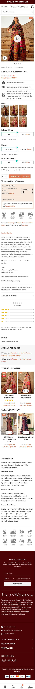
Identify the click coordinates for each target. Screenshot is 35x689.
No (9, 134)
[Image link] (17, 595)
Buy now (26, 176)
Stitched (23, 149)
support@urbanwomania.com (13, 630)
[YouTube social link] (12, 660)
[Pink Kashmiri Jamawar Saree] (9, 383)
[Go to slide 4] (20, 63)
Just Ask (25, 225)
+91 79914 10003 (8, 634)
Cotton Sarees (18, 67)
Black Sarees (15, 353)
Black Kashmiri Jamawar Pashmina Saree (9, 439)
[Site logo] (19, 6)
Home (3, 67)
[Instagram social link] (9, 660)
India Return (21, 223)
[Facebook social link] (2, 660)
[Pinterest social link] (15, 660)
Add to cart (15, 176)
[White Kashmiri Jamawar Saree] (26, 383)
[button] (3, 39)
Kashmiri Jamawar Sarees (11, 355)
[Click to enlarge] (5, 58)
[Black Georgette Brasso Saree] (26, 424)
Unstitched (9, 149)
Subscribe (17, 584)
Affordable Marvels (17, 359)
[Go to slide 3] (18, 63)
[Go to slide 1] (14, 63)
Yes (23, 134)
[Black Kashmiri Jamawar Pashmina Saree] (9, 424)
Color (3, 103)
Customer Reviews (9, 627)
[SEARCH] (32, 12)
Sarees (9, 67)
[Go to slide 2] (16, 63)
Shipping (11, 223)
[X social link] (5, 660)
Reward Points (10, 206)
